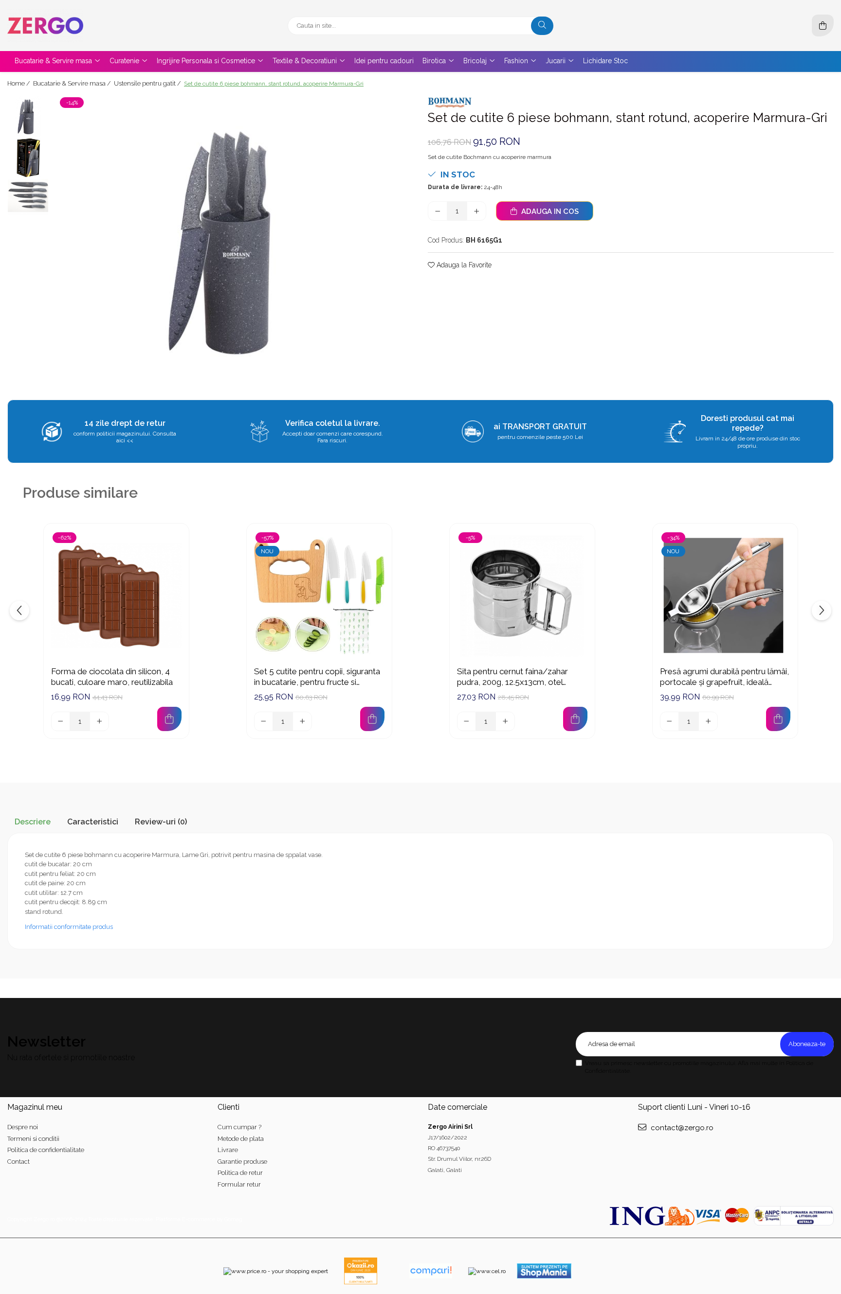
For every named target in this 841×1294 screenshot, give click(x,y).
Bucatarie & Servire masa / (72, 83)
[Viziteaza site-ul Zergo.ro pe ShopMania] (544, 1270)
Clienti (228, 1107)
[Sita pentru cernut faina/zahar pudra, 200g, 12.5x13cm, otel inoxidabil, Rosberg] (522, 596)
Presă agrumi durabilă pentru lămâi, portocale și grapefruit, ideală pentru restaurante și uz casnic (724, 676)
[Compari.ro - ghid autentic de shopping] (430, 1270)
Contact (18, 1161)
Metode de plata (241, 1138)
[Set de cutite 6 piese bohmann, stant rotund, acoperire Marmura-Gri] (233, 241)
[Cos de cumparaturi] (823, 25)
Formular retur (239, 1184)
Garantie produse (242, 1161)
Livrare (228, 1150)
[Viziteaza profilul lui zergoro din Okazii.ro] (360, 1271)
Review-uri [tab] (161, 821)
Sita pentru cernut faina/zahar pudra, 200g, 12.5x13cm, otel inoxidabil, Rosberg (512, 676)
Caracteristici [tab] (92, 821)
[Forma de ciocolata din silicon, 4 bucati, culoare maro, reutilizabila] (116, 596)
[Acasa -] (68, 26)
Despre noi (22, 1127)
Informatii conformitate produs (69, 926)
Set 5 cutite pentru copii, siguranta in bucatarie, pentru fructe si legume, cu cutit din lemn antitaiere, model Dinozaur (319, 676)
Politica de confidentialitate (45, 1150)
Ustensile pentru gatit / (148, 83)
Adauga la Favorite (463, 265)
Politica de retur (240, 1172)
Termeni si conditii (33, 1138)
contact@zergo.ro (681, 1127)
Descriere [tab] (33, 821)
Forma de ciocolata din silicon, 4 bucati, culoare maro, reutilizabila (112, 676)
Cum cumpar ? (239, 1127)
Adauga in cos (549, 211)
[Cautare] (542, 26)
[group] (233, 241)
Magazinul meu (34, 1107)
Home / (19, 83)
